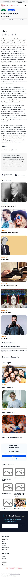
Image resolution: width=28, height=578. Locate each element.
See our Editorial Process (8, 175)
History (4, 543)
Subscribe (14, 456)
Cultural (3, 230)
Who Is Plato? (5, 259)
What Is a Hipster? (6, 338)
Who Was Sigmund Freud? (8, 206)
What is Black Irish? (6, 493)
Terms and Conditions (11, 575)
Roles (3, 541)
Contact (4, 558)
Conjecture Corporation (15, 574)
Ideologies (4, 549)
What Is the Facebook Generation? (12, 437)
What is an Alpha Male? (19, 478)
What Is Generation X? (8, 412)
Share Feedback (22, 175)
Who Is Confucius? (6, 312)
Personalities (5, 547)
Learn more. (20, 2)
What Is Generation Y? (8, 387)
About (3, 556)
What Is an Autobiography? (9, 285)
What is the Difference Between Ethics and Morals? (7, 479)
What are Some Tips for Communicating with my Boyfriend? (19, 494)
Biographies (4, 204)
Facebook (4, 564)
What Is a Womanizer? (7, 508)
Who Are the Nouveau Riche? (9, 232)
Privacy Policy (3, 575)
